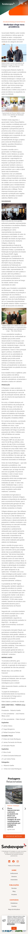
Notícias (22, 22)
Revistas (14, 888)
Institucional (14, 873)
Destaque (13, 22)
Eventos (9, 805)
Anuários (14, 894)
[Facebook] (13, 861)
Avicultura (6, 22)
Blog (14, 891)
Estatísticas (14, 903)
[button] (26, 4)
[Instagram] (18, 861)
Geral (18, 22)
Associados (14, 879)
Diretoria (14, 876)
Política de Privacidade (14, 865)
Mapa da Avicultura (14, 909)
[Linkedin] (9, 861)
